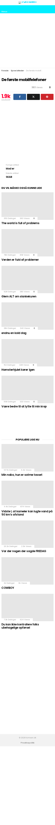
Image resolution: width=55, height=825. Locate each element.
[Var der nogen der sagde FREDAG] (27, 534)
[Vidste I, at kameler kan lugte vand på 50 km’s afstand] (27, 494)
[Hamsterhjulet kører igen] (27, 352)
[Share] (19, 97)
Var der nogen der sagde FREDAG (23, 551)
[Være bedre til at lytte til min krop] (27, 389)
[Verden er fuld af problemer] (27, 242)
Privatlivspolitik (27, 743)
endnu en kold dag (13, 333)
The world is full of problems (20, 223)
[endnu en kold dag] (27, 316)
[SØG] (51, 9)
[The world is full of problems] (27, 206)
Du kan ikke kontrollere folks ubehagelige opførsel (20, 625)
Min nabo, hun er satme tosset (21, 475)
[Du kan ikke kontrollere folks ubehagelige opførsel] (27, 607)
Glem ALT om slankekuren (18, 296)
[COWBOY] (27, 571)
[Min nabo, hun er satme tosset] (27, 457)
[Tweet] (33, 97)
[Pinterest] (47, 97)
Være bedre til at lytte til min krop (24, 406)
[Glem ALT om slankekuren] (27, 279)
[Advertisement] (27, 40)
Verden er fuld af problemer (20, 260)
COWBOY (7, 588)
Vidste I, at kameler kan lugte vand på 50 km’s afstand (27, 512)
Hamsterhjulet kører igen (18, 370)
